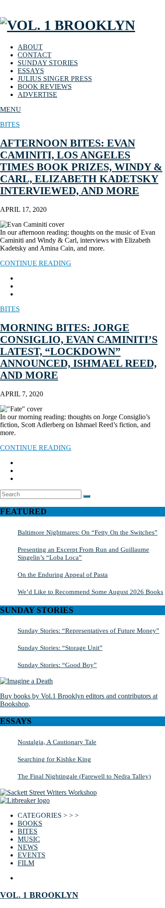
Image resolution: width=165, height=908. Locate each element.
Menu (10, 109)
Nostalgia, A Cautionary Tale (57, 742)
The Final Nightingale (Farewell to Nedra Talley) (84, 776)
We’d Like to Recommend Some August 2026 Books (90, 591)
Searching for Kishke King (54, 759)
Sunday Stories (48, 62)
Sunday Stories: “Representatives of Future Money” (88, 630)
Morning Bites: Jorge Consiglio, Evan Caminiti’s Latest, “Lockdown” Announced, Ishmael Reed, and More (79, 351)
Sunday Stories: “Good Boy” (57, 664)
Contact (34, 55)
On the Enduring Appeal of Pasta (63, 574)
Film (26, 863)
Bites (10, 124)
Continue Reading (35, 263)
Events (31, 855)
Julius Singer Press (55, 78)
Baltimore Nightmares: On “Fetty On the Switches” (88, 532)
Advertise (37, 94)
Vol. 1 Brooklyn (39, 895)
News (28, 847)
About (30, 47)
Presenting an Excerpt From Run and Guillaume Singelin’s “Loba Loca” (83, 553)
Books (30, 823)
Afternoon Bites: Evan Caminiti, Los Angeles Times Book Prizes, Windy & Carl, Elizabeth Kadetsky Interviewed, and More (81, 166)
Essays (31, 70)
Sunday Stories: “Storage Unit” (60, 647)
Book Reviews (45, 86)
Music (29, 839)
